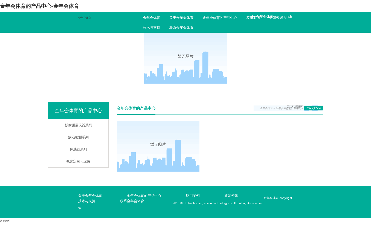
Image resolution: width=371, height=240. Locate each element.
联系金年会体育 (181, 27)
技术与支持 (151, 27)
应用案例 (253, 18)
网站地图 (5, 220)
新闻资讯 (276, 18)
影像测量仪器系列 (78, 125)
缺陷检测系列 (78, 137)
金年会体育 (84, 17)
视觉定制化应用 (78, 161)
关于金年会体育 (181, 18)
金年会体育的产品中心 (220, 18)
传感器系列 (78, 149)
